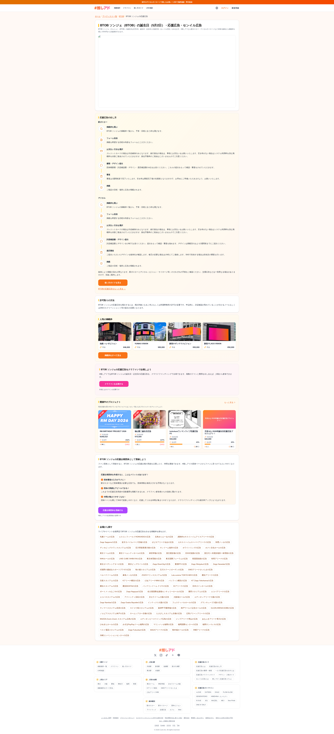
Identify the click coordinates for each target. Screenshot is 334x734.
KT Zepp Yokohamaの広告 (202, 581)
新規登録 (235, 8)
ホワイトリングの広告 (192, 548)
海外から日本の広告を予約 (224, 718)
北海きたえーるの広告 (164, 537)
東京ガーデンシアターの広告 (112, 564)
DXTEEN (208, 692)
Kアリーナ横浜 (152, 688)
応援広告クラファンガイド (205, 675)
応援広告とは (200, 666)
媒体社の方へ (209, 718)
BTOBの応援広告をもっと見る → (112, 289)
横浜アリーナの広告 (210, 575)
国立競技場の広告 (173, 553)
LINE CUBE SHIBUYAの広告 (130, 559)
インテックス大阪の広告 (158, 602)
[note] (172, 655)
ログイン (225, 8)
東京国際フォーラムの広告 (177, 559)
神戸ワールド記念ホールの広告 (193, 608)
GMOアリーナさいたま (169, 688)
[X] (155, 655)
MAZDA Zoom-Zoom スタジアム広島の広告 (118, 619)
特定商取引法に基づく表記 (173, 718)
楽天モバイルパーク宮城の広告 (134, 542)
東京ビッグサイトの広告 (138, 564)
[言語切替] (216, 8)
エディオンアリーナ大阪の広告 (207, 597)
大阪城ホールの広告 (182, 597)
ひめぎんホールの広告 (109, 624)
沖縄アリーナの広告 (201, 630)
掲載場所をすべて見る (105, 688)
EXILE (217, 692)
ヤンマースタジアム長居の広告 (113, 608)
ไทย (178, 725)
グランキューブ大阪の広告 (211, 602)
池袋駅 (165, 666)
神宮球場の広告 (155, 553)
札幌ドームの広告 (107, 537)
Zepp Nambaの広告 (108, 602)
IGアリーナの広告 (180, 586)
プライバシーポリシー (127, 718)
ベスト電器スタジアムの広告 (112, 630)
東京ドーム (151, 684)
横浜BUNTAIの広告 (130, 586)
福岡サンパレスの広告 (211, 624)
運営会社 (186, 718)
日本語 (157, 725)
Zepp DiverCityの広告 (161, 564)
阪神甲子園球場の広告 (167, 608)
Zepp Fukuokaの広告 (137, 630)
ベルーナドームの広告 (109, 575)
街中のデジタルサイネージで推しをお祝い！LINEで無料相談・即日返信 (167, 2)
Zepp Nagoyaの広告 (134, 591)
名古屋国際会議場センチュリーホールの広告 (165, 591)
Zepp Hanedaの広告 (221, 564)
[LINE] (178, 655)
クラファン (127, 8)
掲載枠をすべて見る (113, 355)
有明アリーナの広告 (219, 559)
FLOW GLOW (227, 692)
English (162, 725)
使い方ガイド (138, 8)
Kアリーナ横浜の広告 (131, 581)
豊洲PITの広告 (181, 564)
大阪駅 (157, 670)
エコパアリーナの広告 (220, 591)
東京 (99, 684)
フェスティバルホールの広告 (184, 602)
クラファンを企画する (114, 384)
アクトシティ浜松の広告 (134, 597)
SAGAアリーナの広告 (159, 630)
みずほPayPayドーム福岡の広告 (136, 624)
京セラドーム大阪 (174, 684)
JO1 (206, 701)
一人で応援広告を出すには (224, 670)
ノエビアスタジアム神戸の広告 (113, 613)
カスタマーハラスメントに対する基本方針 (149, 718)
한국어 (169, 725)
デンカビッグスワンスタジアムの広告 (115, 548)
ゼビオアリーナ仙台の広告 (163, 542)
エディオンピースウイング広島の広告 (155, 619)
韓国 (134, 684)
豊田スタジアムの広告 (197, 591)
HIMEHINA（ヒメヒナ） (219, 696)
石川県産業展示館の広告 (145, 548)
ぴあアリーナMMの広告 (154, 581)
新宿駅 (157, 666)
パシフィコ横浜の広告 (178, 581)
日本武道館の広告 (192, 553)
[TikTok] (166, 655)
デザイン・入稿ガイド (226, 675)
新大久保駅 (176, 666)
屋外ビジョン (176, 705)
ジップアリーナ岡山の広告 (187, 619)
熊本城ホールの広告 (180, 630)
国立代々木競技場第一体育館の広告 (219, 553)
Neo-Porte (231, 701)
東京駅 (149, 670)
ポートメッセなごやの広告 (111, 591)
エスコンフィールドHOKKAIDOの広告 (134, 537)
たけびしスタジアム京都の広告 (169, 613)
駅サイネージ (163, 705)
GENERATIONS (201, 696)
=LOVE (198, 692)
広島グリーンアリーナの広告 (198, 613)
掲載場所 (117, 8)
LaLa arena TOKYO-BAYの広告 (184, 575)
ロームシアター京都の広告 (141, 613)
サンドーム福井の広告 (169, 548)
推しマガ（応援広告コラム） (222, 679)
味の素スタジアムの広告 (145, 570)
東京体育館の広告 (154, 559)
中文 (173, 725)
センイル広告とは (202, 679)
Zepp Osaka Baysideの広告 (132, 602)
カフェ (172, 710)
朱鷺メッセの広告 (222, 542)
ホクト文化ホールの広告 (215, 548)
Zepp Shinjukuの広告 (200, 564)
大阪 (106, 684)
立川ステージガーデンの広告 (172, 570)
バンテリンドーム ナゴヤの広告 (156, 586)
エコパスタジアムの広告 (110, 597)
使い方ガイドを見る (113, 283)
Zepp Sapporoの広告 (108, 542)
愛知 (112, 684)
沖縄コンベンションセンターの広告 (114, 635)
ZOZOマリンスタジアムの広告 (154, 575)
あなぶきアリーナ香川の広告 (214, 619)
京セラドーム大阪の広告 (159, 597)
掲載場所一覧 (102, 666)
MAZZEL (214, 701)
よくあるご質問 (106, 718)
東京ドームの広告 (107, 553)
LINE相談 (149, 8)
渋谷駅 (149, 666)
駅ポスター (151, 705)
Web (179, 710)
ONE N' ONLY (201, 705)
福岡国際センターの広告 (188, 624)
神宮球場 (161, 684)
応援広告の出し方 (215, 666)
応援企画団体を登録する (113, 510)
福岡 (127, 684)
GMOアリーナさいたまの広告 (200, 570)
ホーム (97, 16)
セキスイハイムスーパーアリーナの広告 (194, 542)
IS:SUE (198, 701)
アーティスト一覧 (109, 16)
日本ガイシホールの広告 (202, 586)
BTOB (121, 16)
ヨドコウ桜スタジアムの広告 (142, 608)
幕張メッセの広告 (130, 575)
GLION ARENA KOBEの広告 (222, 608)
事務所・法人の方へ (197, 718)
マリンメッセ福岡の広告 (163, 624)
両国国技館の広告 (199, 559)
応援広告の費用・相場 (204, 670)
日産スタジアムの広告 (109, 581)
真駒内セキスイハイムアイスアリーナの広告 (196, 537)
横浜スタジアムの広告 (109, 586)
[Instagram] (161, 655)
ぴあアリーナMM (153, 692)
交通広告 (163, 710)
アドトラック (151, 710)
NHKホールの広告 (107, 559)
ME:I (222, 701)
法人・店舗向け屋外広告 (167, 721)
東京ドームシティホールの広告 (132, 553)
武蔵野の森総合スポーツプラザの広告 (115, 570)
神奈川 (120, 684)
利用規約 (116, 718)
